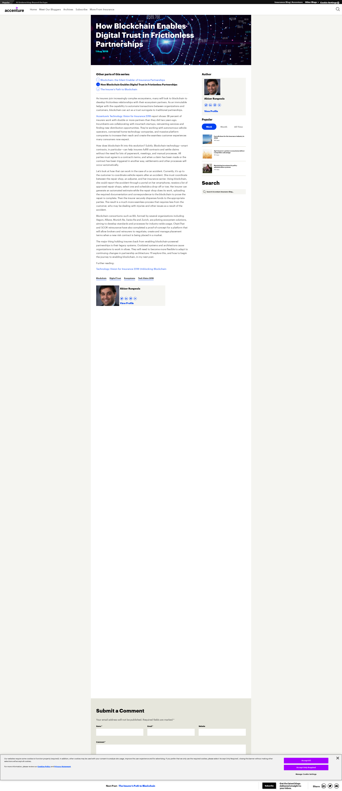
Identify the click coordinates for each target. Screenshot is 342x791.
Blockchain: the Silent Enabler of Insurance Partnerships (133, 79)
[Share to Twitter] (331, 786)
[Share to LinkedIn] (324, 786)
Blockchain (101, 278)
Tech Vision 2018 (146, 278)
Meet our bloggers (50, 9)
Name (99, 726)
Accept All (306, 760)
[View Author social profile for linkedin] (127, 297)
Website (202, 726)
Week (209, 126)
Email (150, 726)
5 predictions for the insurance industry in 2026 (38, 2)
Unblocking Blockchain (153, 268)
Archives (68, 9)
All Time (238, 126)
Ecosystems (129, 278)
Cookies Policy (44, 766)
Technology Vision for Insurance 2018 (117, 268)
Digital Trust (115, 278)
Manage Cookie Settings (306, 774)
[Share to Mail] (337, 786)
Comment (100, 742)
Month (223, 126)
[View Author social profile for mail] (131, 297)
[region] (171, 767)
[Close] (338, 758)
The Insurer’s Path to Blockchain (119, 89)
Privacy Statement (62, 766)
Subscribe (81, 9)
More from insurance (102, 9)
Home (33, 9)
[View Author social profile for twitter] (122, 297)
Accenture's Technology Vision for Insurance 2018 (123, 116)
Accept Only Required (306, 767)
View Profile (127, 303)
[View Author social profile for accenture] (135, 297)
